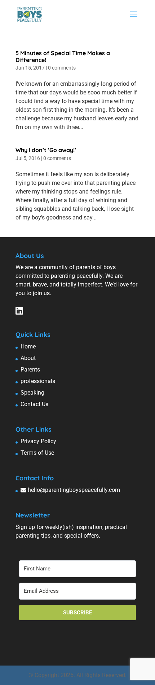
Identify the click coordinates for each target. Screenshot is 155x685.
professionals (38, 381)
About (28, 358)
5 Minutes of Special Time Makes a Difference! (62, 56)
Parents (30, 369)
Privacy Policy (38, 441)
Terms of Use (37, 452)
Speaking (32, 392)
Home (28, 346)
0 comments (62, 68)
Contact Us (34, 404)
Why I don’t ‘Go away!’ (45, 150)
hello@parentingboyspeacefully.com (74, 489)
